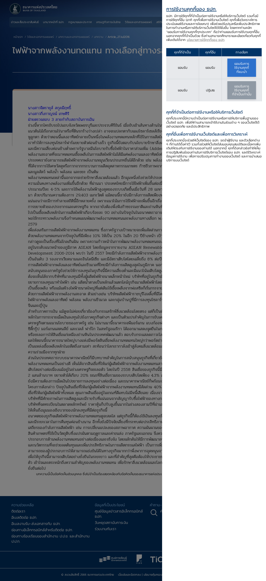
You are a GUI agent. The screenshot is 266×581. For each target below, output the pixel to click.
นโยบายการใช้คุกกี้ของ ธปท (205, 39)
